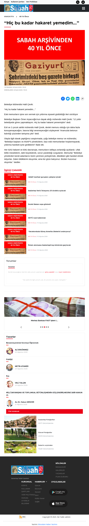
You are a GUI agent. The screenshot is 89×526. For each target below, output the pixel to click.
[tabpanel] (44, 313)
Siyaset (37, 492)
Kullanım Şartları (17, 2)
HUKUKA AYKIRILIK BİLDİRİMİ (25, 500)
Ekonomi (38, 489)
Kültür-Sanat (39, 498)
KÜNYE (24, 485)
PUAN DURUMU (62, 477)
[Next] (68, 326)
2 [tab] (42, 327)
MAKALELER (61, 467)
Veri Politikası (31, 2)
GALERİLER (60, 470)
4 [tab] (46, 327)
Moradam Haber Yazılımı (47, 524)
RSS (23, 517)
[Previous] (20, 326)
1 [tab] (40, 327)
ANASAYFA (9, 16)
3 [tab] (44, 327)
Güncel (37, 485)
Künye (6, 2)
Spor (37, 495)
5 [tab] (48, 327)
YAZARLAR (60, 473)
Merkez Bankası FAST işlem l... (44, 321)
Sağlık (37, 502)
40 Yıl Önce (24, 16)
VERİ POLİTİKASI (28, 495)
